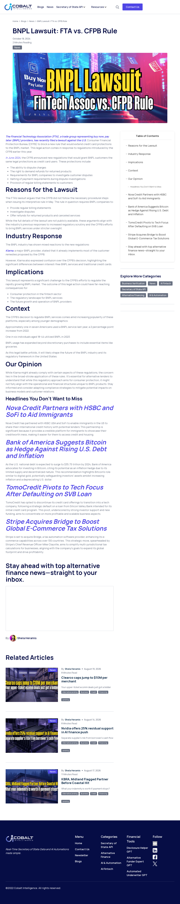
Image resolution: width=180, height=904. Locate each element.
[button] (72, 7)
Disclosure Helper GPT (137, 849)
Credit (93, 692)
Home (15, 21)
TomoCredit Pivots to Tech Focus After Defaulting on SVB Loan (148, 224)
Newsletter (81, 855)
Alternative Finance (108, 854)
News (50, 7)
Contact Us (132, 7)
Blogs (40, 7)
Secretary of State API (69, 7)
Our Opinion (135, 178)
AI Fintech (166, 283)
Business (84, 692)
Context (133, 170)
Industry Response (139, 154)
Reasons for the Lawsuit (142, 145)
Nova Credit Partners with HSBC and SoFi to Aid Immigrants (147, 196)
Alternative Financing (133, 295)
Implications (135, 162)
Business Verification (133, 283)
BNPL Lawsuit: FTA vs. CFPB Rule (52, 21)
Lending (65, 700)
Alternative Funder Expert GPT (135, 861)
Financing (103, 692)
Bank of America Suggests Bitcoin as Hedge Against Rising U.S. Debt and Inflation (148, 210)
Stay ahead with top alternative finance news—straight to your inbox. (147, 250)
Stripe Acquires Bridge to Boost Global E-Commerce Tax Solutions (148, 236)
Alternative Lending (69, 692)
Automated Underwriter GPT (137, 873)
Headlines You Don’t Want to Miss (145, 186)
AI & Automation (157, 295)
